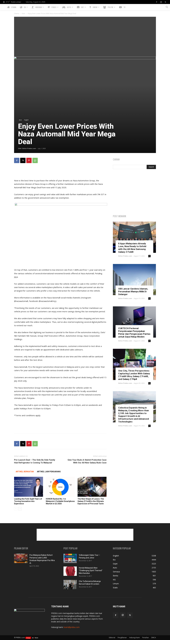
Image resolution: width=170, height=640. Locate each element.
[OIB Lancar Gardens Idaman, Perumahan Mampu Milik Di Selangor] (134, 279)
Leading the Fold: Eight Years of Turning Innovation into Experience (28, 501)
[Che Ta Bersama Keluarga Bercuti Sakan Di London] (70, 584)
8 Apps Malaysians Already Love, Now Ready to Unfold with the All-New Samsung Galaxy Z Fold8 (132, 247)
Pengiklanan (122, 637)
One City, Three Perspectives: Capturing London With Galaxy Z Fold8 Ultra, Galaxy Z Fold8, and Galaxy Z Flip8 (134, 374)
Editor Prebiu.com (29, 148)
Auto (23, 13)
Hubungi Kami (134, 637)
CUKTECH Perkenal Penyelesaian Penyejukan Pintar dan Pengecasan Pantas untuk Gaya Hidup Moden (134, 332)
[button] (167, 7)
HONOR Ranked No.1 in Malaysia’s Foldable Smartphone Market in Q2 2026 (60, 501)
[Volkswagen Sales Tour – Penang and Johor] (70, 558)
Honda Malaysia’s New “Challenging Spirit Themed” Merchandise (90, 570)
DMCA (153, 637)
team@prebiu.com (72, 627)
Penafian (145, 637)
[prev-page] (15, 508)
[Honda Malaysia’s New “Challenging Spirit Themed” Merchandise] (70, 571)
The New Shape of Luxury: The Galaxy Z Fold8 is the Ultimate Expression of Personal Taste (91, 501)
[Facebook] (157, 2)
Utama (16, 13)
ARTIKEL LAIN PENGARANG (49, 472)
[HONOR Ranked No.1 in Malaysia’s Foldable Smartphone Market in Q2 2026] (60, 487)
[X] (165, 2)
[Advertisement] (85, 36)
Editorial (112, 637)
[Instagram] (161, 2)
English (26, 120)
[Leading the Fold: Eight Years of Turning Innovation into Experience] (28, 487)
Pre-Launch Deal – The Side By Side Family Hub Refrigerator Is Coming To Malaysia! (34, 461)
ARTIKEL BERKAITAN (25, 472)
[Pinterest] (29, 160)
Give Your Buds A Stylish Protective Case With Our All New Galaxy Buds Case (87, 461)
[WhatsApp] (35, 160)
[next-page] (20, 508)
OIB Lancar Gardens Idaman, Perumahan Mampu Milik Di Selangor (133, 291)
